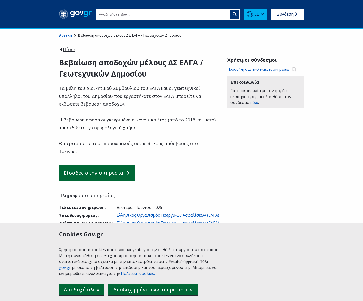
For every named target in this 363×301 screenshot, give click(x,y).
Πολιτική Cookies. (138, 273)
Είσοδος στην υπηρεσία (93, 172)
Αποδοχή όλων (82, 289)
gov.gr (65, 267)
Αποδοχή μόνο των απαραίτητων (153, 289)
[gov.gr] (75, 14)
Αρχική (65, 35)
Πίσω (69, 49)
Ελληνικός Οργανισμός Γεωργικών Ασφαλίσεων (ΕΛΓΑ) (168, 215)
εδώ (254, 102)
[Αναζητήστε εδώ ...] (234, 14)
